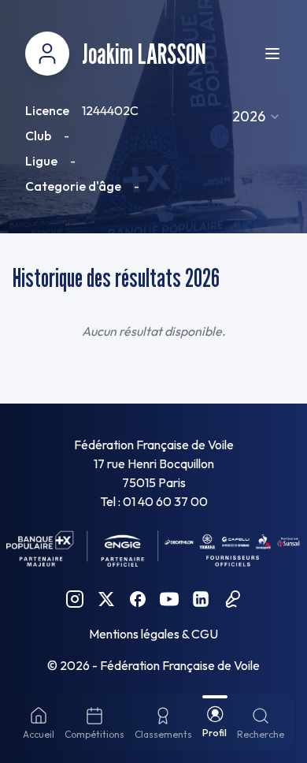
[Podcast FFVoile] (232, 599)
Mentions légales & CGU (153, 634)
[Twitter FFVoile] (106, 599)
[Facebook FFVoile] (137, 599)
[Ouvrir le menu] (272, 53)
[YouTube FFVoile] (169, 599)
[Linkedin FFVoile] (200, 599)
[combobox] (256, 116)
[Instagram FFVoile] (74, 599)
